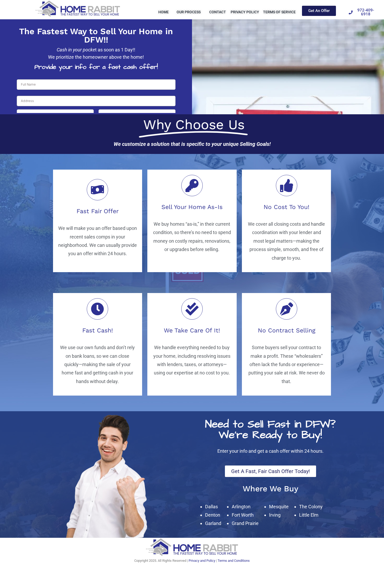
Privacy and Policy (202, 561)
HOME (163, 12)
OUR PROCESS (189, 12)
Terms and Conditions (234, 561)
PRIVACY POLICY (245, 12)
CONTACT (217, 12)
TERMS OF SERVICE (279, 12)
